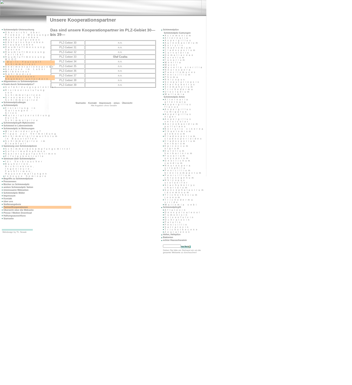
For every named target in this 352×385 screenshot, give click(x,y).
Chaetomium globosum (178, 132)
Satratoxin (177, 227)
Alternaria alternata (177, 100)
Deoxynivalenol (183, 212)
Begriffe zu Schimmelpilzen (18, 178)
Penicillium (178, 74)
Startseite (81, 103)
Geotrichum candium (178, 161)
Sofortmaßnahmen (25, 151)
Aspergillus (178, 40)
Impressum (105, 103)
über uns (8, 201)
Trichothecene (182, 229)
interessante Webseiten (16, 190)
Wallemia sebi (181, 204)
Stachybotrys (180, 84)
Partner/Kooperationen (15, 207)
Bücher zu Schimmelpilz (16, 184)
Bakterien (168, 237)
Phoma (172, 77)
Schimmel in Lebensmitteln (18, 125)
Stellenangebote (12, 204)
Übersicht (127, 103)
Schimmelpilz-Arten (174, 97)
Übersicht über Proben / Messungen (29, 33)
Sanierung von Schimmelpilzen (20, 146)
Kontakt (92, 103)
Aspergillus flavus (178, 105)
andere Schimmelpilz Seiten (18, 187)
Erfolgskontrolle (25, 156)
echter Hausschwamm (175, 240)
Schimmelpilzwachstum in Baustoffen (31, 137)
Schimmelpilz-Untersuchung (18, 29)
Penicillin (176, 224)
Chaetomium (178, 47)
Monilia (173, 62)
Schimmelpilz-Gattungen (177, 33)
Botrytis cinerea (184, 129)
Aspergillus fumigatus (178, 110)
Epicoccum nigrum (177, 147)
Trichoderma (179, 89)
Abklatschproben (25, 42)
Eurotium (175, 57)
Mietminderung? (23, 131)
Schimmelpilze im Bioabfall (25, 142)
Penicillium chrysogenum (180, 176)
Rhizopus (175, 79)
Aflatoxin (176, 210)
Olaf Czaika (120, 56)
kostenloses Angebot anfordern (27, 77)
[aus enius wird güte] (101, 14)
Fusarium (175, 60)
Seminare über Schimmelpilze (19, 158)
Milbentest (17, 71)
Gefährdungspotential (31, 87)
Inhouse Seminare (26, 176)
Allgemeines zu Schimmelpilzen (20, 81)
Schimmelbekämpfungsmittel (38, 149)
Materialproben (23, 40)
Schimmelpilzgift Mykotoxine (19, 122)
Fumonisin (176, 215)
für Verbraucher (24, 161)
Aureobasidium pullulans (182, 125)
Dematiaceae (179, 55)
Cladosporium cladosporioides (184, 137)
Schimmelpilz (10, 105)
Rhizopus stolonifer (177, 181)
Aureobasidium (182, 43)
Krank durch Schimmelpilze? (18, 84)
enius (117, 103)
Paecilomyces (181, 72)
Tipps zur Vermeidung (31, 133)
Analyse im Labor (25, 69)
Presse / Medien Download (17, 213)
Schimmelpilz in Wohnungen (18, 128)
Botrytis (174, 45)
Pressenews (9, 181)
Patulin (173, 222)
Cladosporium (181, 50)
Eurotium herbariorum (179, 152)
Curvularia (177, 52)
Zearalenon (178, 232)
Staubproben (19, 44)
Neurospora (178, 69)
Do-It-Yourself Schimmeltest (23, 63)
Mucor (171, 65)
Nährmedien (18, 74)
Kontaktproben (22, 37)
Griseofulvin (180, 217)
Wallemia (175, 94)
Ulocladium (178, 91)
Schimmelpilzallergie (14, 102)
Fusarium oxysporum (177, 156)
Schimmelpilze (171, 29)
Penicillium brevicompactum (183, 171)
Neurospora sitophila (178, 166)
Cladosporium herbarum (181, 142)
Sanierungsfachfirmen (31, 153)
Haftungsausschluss (14, 215)
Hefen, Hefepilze (171, 234)
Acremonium (178, 35)
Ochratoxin (178, 219)
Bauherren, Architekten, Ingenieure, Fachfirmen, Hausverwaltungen (26, 169)
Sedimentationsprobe (30, 66)
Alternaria (177, 38)
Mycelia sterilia (184, 67)
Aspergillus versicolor (178, 120)
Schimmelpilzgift (172, 207)
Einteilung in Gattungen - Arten (20, 110)
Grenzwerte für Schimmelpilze (23, 98)
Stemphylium (179, 87)
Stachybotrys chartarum (180, 186)
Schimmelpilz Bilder (14, 193)
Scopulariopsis (182, 82)
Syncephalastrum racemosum (185, 191)
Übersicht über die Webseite (18, 210)
